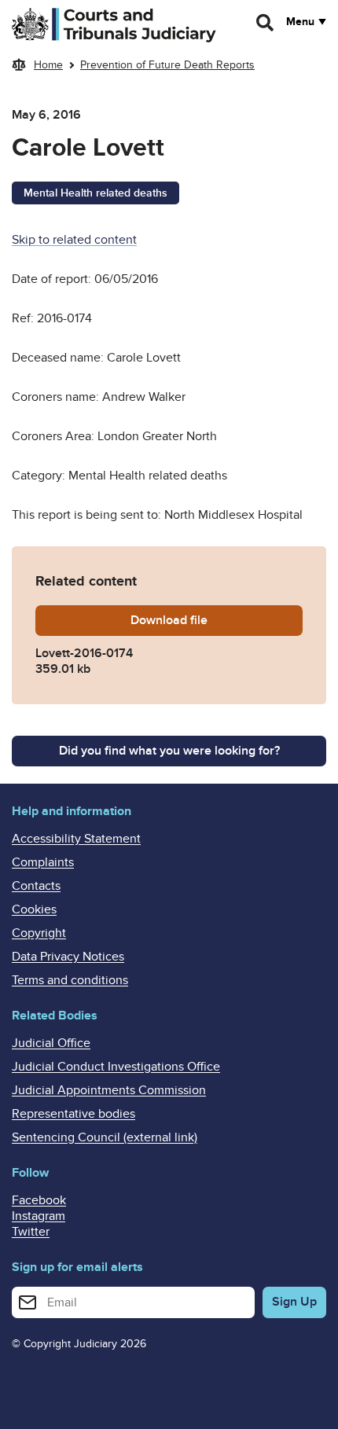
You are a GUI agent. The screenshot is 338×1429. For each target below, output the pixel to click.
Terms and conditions (70, 980)
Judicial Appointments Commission (109, 1090)
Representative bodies (73, 1114)
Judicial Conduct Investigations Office (116, 1067)
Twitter (31, 1232)
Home (48, 65)
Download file (216, 620)
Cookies (34, 909)
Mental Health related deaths (95, 193)
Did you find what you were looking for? (169, 751)
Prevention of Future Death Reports (167, 65)
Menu (300, 22)
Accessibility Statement (76, 839)
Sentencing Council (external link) (104, 1137)
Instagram (38, 1216)
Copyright (39, 933)
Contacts (36, 886)
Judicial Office (51, 1043)
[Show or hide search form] (265, 22)
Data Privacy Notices (68, 956)
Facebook (39, 1200)
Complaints (43, 862)
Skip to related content (74, 240)
